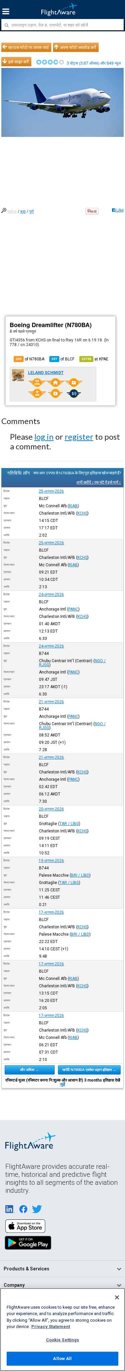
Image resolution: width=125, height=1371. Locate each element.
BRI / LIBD (80, 875)
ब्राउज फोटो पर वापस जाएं (28, 47)
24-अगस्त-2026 (51, 594)
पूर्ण (31, 211)
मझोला (12, 211)
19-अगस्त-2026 (51, 860)
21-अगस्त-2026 (51, 701)
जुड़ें (62, 1084)
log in (44, 436)
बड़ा (23, 211)
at (94, 359)
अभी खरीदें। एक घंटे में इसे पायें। (98, 482)
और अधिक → (29, 1070)
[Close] (117, 1297)
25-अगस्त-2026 (51, 491)
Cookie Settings (62, 1339)
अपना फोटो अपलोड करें (78, 47)
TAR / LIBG (69, 823)
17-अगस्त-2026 (51, 912)
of (62, 359)
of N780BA (30, 359)
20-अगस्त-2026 (51, 809)
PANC (73, 609)
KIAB (73, 506)
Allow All (62, 1358)
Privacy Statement (50, 1326)
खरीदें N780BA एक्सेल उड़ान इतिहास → (89, 1070)
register (79, 436)
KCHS (82, 513)
